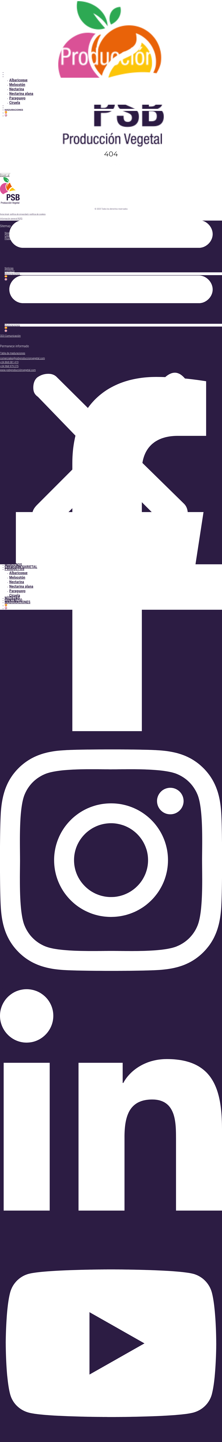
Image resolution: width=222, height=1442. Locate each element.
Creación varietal (16, 74)
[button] (111, 340)
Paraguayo (17, 98)
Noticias (10, 105)
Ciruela (14, 102)
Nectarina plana (21, 93)
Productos (11, 76)
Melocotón (17, 84)
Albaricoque (18, 80)
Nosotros (11, 72)
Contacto (11, 107)
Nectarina (16, 89)
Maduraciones (14, 110)
